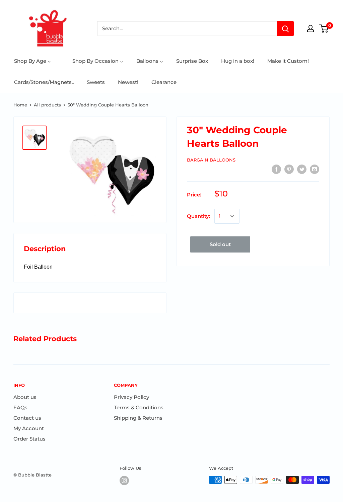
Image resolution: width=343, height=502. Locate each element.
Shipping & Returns (138, 418)
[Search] (285, 28)
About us (25, 397)
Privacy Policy (131, 397)
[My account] (310, 28)
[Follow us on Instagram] (124, 480)
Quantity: (198, 216)
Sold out (220, 244)
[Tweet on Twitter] (301, 169)
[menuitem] (32, 61)
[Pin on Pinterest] (289, 169)
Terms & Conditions (138, 407)
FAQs (20, 407)
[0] (324, 29)
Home (20, 104)
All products (47, 104)
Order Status (29, 439)
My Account (28, 428)
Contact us (27, 418)
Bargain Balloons (211, 160)
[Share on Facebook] (276, 169)
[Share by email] (314, 169)
